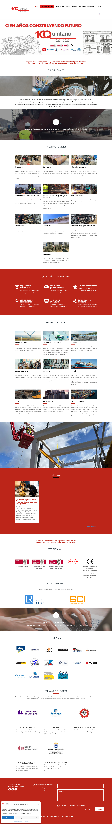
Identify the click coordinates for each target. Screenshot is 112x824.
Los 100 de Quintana (47, 6)
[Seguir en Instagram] (12, 789)
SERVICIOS (74, 6)
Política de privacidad (18, 821)
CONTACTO (94, 14)
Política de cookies (68, 816)
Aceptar (8, 818)
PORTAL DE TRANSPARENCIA (86, 6)
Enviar (99, 809)
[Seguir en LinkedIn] (56, 615)
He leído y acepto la (72, 805)
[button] (38, 804)
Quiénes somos (60, 6)
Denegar (21, 818)
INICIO (36, 6)
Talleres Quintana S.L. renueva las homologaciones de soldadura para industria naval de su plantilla (26, 502)
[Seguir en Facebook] (56, 122)
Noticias (98, 6)
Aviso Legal (26, 821)
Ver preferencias (33, 818)
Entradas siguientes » (92, 526)
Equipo (68, 6)
